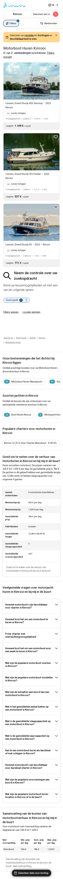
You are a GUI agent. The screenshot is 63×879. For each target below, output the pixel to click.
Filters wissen (10, 312)
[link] (42, 337)
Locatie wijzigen (31, 312)
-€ (55, 5)
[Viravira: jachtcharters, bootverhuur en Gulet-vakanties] (14, 5)
